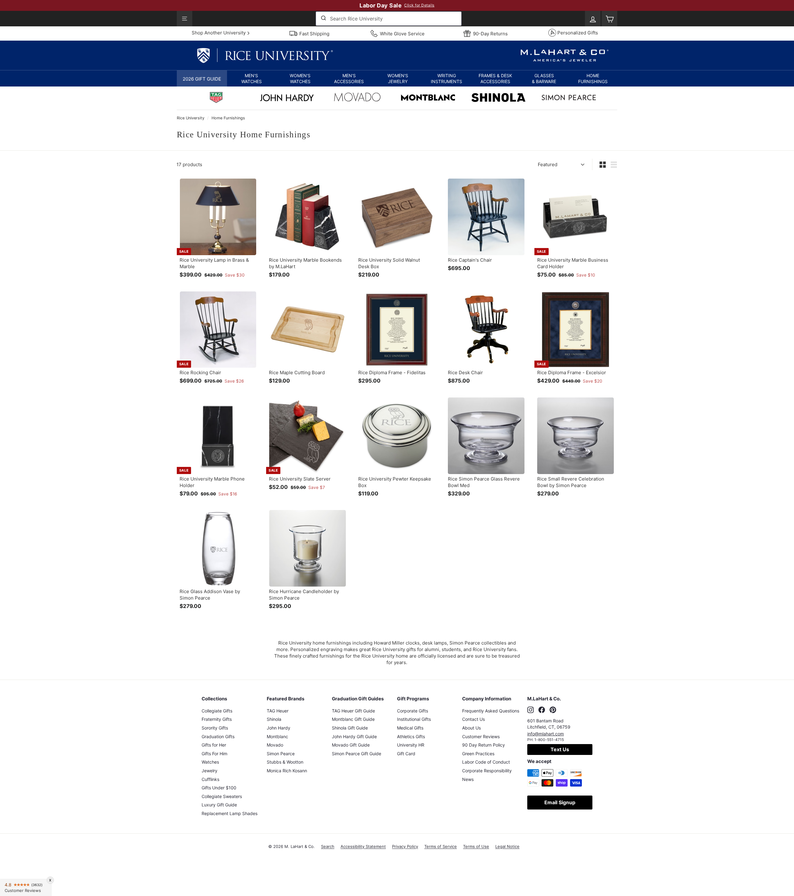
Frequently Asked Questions (490, 710)
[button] (251, 78)
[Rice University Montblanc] (428, 98)
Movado (275, 744)
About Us (471, 727)
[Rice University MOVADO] (357, 98)
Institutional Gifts (414, 719)
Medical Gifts (410, 727)
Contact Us (473, 719)
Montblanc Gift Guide (353, 719)
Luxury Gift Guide (219, 804)
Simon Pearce (281, 753)
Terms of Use (476, 846)
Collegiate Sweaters (222, 796)
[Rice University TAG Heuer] (216, 98)
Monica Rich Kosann (287, 770)
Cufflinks (210, 779)
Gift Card (406, 753)
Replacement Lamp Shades (229, 813)
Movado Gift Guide (351, 744)
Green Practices (478, 753)
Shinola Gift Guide (350, 727)
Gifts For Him (214, 753)
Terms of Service (440, 846)
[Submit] (323, 18)
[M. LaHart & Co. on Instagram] (530, 710)
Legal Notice (507, 846)
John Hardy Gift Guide (354, 736)
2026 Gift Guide (202, 79)
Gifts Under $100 (219, 787)
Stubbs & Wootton (285, 762)
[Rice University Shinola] (498, 98)
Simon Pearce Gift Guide (356, 753)
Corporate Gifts (412, 710)
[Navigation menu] (184, 18)
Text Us (560, 749)
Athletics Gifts (411, 736)
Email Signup (559, 802)
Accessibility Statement (363, 846)
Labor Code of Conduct (486, 762)
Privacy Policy (405, 846)
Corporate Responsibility (487, 770)
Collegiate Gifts (217, 710)
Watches (210, 762)
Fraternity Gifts (217, 719)
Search (327, 846)
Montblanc (277, 736)
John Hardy (278, 727)
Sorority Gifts (215, 727)
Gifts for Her (214, 744)
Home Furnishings (228, 118)
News (468, 779)
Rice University (190, 118)
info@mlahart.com (545, 733)
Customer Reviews (481, 736)
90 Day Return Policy (483, 744)
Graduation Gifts (218, 736)
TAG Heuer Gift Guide (353, 710)
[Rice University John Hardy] (287, 99)
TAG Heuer (277, 710)
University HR (410, 744)
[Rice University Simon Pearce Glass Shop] (569, 98)
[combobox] (389, 18)
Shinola (274, 719)
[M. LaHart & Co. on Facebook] (541, 710)
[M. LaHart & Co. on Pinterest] (553, 710)
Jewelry (209, 770)
